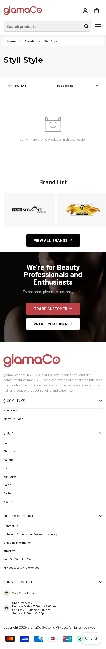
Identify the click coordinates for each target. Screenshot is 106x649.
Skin (6, 468)
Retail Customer (51, 324)
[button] (96, 10)
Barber (8, 493)
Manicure (9, 476)
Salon (7, 484)
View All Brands (51, 240)
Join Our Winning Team (18, 559)
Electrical (9, 451)
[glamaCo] (23, 10)
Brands (30, 41)
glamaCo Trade (13, 418)
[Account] (85, 10)
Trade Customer (50, 308)
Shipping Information (17, 542)
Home (11, 41)
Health (7, 501)
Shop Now (10, 410)
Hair (6, 442)
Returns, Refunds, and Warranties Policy (30, 534)
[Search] (86, 26)
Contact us (10, 525)
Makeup (8, 459)
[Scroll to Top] (95, 622)
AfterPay (9, 550)
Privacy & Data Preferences (21, 567)
